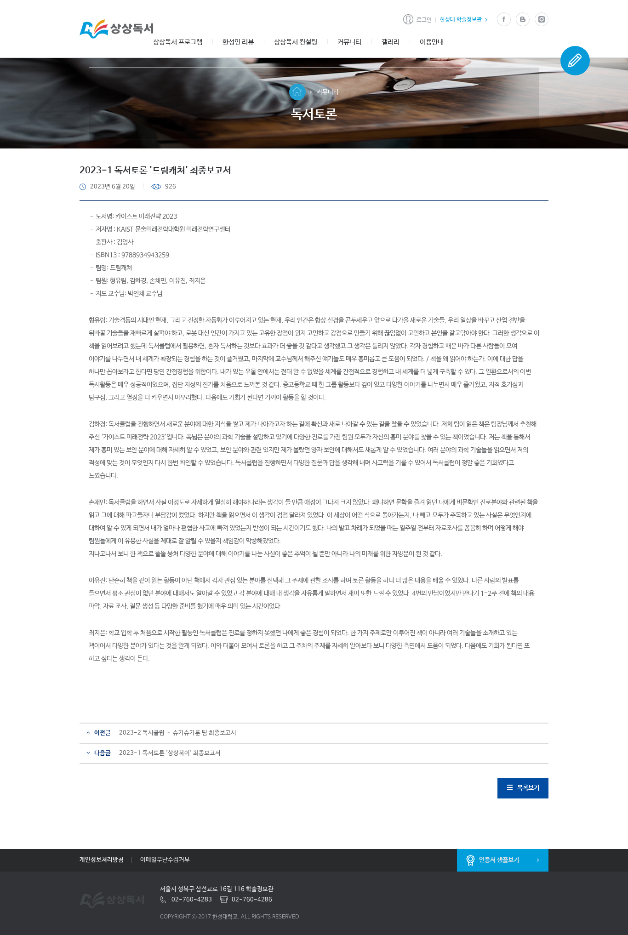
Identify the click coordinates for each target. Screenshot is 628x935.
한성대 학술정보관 (461, 20)
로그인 (424, 20)
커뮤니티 (349, 42)
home (297, 92)
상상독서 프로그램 (177, 42)
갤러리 (391, 42)
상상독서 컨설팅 (295, 42)
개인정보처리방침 (102, 859)
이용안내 (432, 42)
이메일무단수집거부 (165, 859)
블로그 (522, 19)
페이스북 (504, 19)
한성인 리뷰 (238, 42)
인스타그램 (541, 19)
